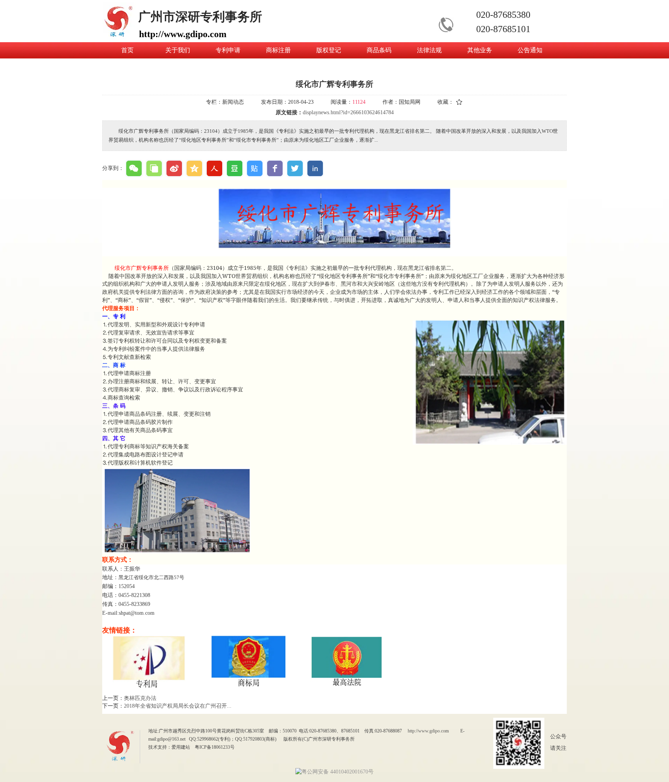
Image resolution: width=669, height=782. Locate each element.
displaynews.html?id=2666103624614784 (348, 112)
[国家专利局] (148, 685)
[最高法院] (347, 685)
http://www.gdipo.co (426, 731)
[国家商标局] (252, 685)
